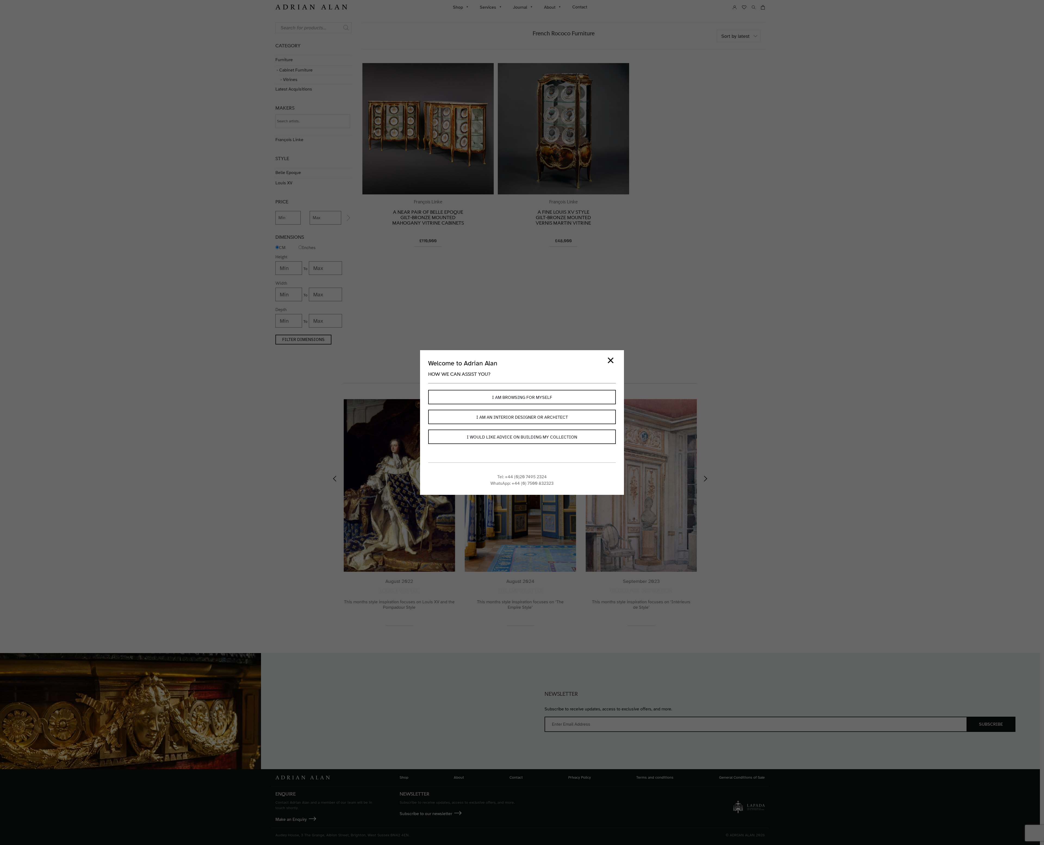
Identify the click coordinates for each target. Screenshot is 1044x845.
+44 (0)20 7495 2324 (526, 477)
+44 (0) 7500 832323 (533, 483)
